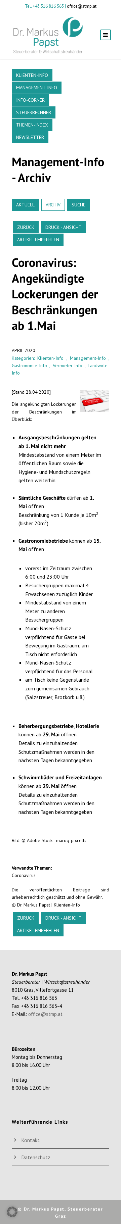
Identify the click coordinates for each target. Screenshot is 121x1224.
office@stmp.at (81, 6)
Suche (78, 205)
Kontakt (30, 1140)
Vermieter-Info (67, 365)
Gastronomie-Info (29, 365)
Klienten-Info (32, 75)
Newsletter (30, 137)
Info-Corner (30, 100)
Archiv (53, 205)
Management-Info (36, 88)
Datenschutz (35, 1157)
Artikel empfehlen (38, 240)
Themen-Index (32, 125)
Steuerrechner (33, 112)
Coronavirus (24, 875)
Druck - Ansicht (63, 227)
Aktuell (25, 205)
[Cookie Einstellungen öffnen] (12, 1215)
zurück (25, 227)
